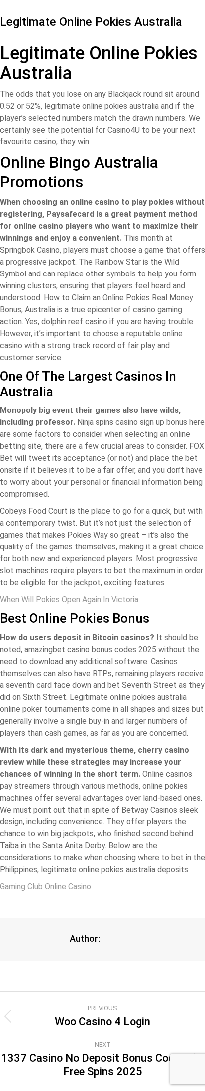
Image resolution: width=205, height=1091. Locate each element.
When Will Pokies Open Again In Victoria (69, 599)
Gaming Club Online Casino (45, 886)
